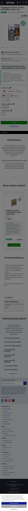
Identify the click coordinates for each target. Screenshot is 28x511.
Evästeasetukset (14, 509)
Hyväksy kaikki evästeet (14, 503)
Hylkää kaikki (13, 506)
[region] (14, 502)
